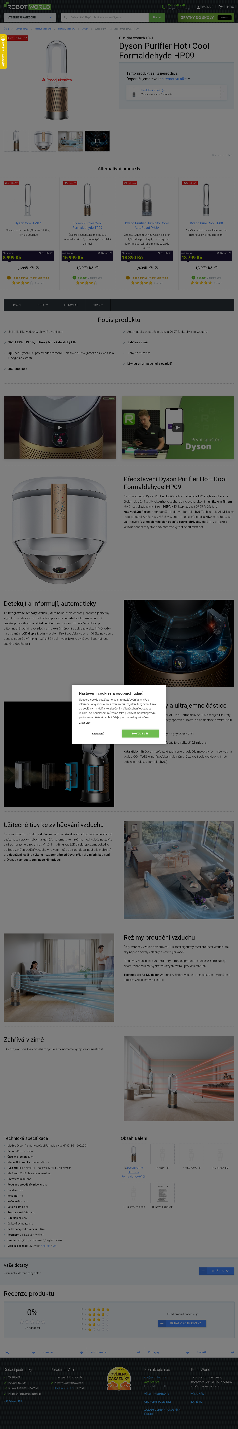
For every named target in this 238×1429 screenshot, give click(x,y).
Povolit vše (140, 733)
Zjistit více (85, 722)
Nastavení (98, 733)
